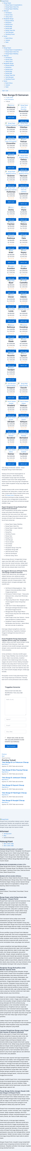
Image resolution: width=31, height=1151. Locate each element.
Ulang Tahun (9, 16)
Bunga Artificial (9, 20)
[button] (15, 46)
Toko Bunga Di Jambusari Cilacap (14, 777)
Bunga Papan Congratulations (13, 5)
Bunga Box (8, 22)
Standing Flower (10, 34)
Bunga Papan (7, 3)
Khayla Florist (10, 495)
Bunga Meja (8, 26)
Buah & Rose (8, 38)
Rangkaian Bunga (8, 18)
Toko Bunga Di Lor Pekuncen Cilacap (15, 762)
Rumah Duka (8, 15)
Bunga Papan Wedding (11, 9)
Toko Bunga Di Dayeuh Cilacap (13, 785)
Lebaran (7, 40)
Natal (6, 42)
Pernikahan (8, 12)
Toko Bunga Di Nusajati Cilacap (13, 800)
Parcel (5, 36)
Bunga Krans (9, 24)
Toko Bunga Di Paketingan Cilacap (14, 793)
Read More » (5, 764)
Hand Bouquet (9, 32)
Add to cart (11, 117)
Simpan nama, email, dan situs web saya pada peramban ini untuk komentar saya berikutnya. (14, 739)
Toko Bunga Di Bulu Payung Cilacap (15, 770)
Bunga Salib (8, 28)
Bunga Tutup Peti (10, 30)
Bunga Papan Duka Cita (12, 7)
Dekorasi (6, 11)
